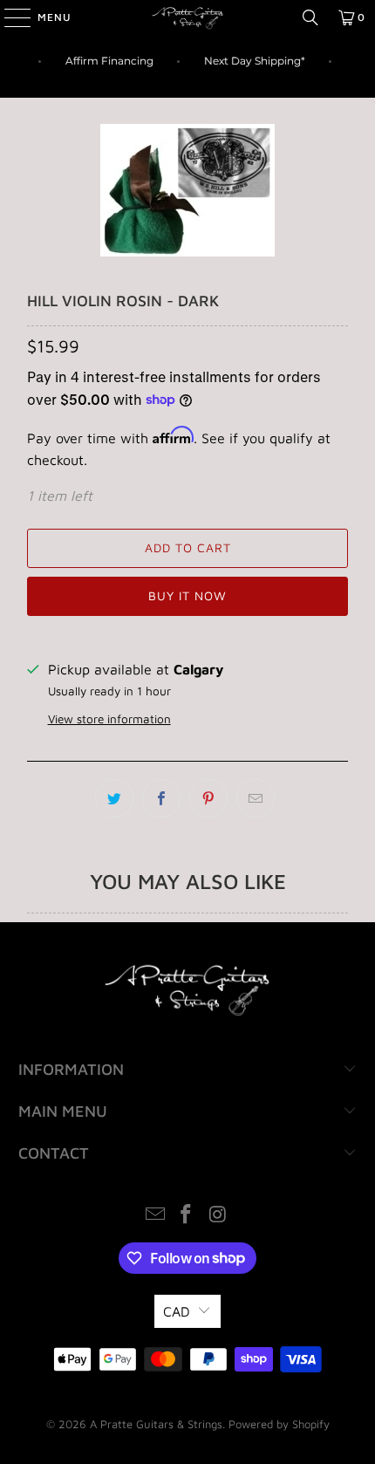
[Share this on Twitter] (114, 798)
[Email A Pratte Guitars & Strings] (155, 1216)
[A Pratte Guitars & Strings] (188, 17)
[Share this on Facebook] (161, 798)
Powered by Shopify (279, 1424)
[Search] (310, 17)
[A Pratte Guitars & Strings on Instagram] (218, 1216)
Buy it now (187, 595)
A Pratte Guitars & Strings (156, 1424)
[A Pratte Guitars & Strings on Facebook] (187, 1216)
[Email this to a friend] (255, 798)
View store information (109, 719)
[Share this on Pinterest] (208, 798)
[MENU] (8, 17)
